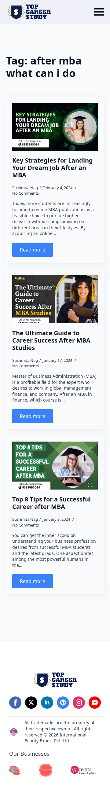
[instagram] (79, 702)
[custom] (63, 702)
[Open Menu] (99, 12)
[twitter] (31, 702)
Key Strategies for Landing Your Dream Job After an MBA (52, 168)
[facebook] (15, 702)
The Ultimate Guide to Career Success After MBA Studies (51, 340)
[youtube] (95, 702)
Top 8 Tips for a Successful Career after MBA (51, 503)
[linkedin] (47, 702)
